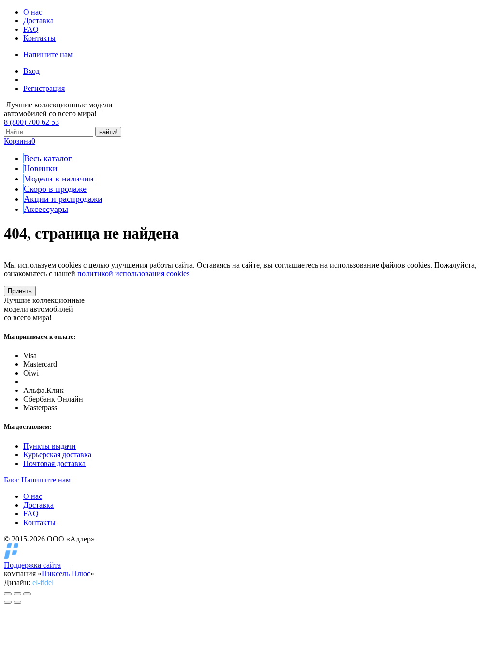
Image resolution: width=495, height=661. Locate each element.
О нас (32, 12)
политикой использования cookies (133, 274)
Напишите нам (48, 54)
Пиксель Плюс (66, 574)
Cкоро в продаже (55, 189)
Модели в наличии (59, 178)
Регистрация (44, 88)
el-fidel (43, 582)
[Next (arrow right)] (17, 602)
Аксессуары (46, 209)
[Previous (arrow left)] (8, 602)
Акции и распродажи (63, 199)
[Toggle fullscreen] (17, 593)
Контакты (39, 38)
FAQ (31, 29)
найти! (108, 131)
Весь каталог (48, 158)
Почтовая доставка (54, 463)
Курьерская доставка (57, 455)
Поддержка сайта (32, 565)
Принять (20, 291)
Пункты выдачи (49, 446)
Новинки (41, 168)
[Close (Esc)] (8, 593)
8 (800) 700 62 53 (31, 122)
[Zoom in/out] (27, 593)
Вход (31, 71)
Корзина (19, 141)
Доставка (38, 20)
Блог (11, 480)
